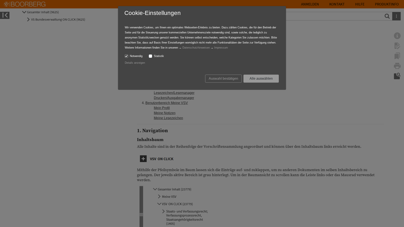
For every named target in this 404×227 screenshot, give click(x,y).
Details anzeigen (135, 62)
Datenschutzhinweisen (196, 47)
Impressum (221, 47)
